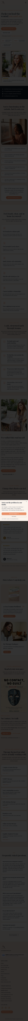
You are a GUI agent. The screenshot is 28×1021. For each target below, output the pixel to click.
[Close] (26, 501)
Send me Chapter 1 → (14, 513)
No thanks (14, 516)
